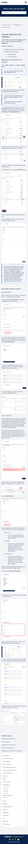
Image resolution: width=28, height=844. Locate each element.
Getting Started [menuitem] (6, 755)
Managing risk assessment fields (8, 738)
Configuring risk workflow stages (8, 744)
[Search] (25, 12)
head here (13, 103)
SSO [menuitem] (3, 818)
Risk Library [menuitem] (5, 793)
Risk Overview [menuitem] (6, 787)
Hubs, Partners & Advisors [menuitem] (8, 758)
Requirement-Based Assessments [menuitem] (10, 770)
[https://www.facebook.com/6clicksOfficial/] (13, 839)
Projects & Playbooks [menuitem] (7, 764)
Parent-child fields (12, 56)
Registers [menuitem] (5, 778)
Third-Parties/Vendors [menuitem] (7, 773)
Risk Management (17, 25)
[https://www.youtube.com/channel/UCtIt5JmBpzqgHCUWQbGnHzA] (18, 839)
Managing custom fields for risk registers (14, 49)
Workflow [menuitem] (5, 797)
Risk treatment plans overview (8, 747)
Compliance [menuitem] (5, 803)
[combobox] (13, 12)
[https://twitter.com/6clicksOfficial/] (15, 839)
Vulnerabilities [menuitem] (6, 812)
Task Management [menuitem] (6, 761)
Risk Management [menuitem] (6, 784)
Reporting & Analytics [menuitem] (7, 806)
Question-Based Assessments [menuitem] (9, 767)
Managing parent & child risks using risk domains (12, 750)
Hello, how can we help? (14, 9)
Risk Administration (6, 27)
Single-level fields (12, 54)
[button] (24, 755)
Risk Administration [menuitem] (7, 795)
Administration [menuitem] (6, 815)
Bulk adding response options (12, 51)
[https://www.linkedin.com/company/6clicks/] (10, 839)
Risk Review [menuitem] (5, 791)
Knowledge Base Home (6, 25)
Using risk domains (6, 741)
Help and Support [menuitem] (6, 824)
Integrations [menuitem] (5, 821)
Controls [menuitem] (4, 800)
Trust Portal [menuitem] (5, 776)
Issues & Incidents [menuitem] (6, 781)
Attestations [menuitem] (5, 809)
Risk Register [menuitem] (5, 789)
